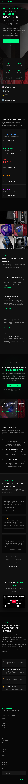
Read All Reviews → (14, 566)
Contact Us (4, 762)
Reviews (4, 749)
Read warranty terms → (9, 344)
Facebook (4, 715)
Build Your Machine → (22, 780)
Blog (3, 768)
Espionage (4, 723)
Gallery (3, 751)
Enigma (3, 725)
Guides (3, 766)
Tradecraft (4, 721)
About (3, 738)
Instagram (13, 715)
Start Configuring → (14, 385)
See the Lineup (9, 45)
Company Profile (5, 740)
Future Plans (4, 744)
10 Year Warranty (5, 747)
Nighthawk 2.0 (5, 732)
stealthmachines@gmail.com (8, 760)
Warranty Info (5, 764)
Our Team (4, 742)
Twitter (8, 715)
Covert (3, 727)
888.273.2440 (5, 757)
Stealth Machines (7, 1)
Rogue (3, 729)
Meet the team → (6, 655)
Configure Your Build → (11, 41)
